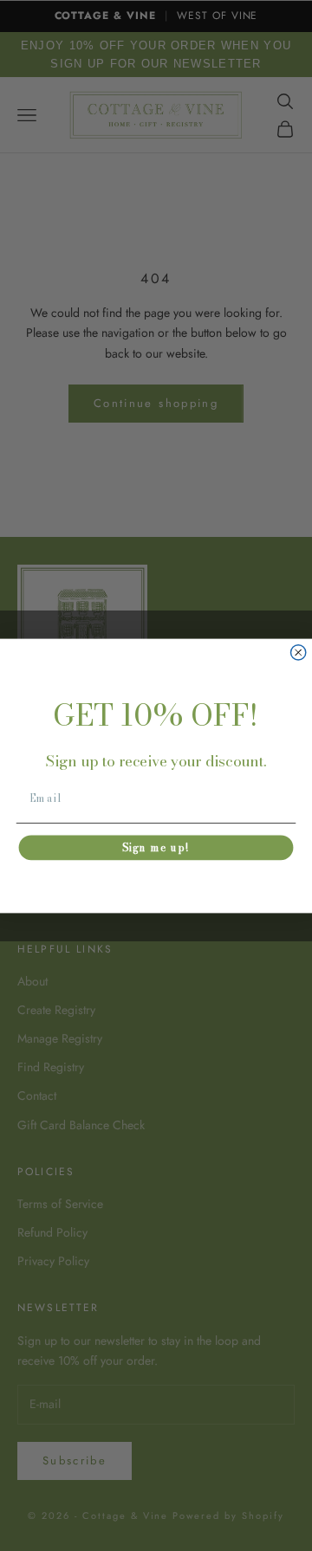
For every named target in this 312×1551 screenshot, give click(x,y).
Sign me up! (156, 847)
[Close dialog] (298, 651)
